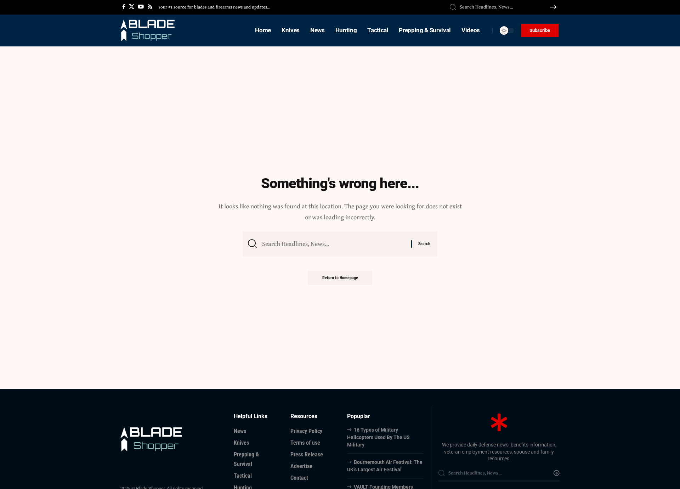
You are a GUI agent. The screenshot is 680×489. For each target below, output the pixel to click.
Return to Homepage (340, 277)
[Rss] (150, 6)
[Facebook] (123, 6)
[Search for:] (334, 244)
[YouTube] (141, 6)
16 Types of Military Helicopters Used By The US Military (378, 437)
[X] (131, 6)
